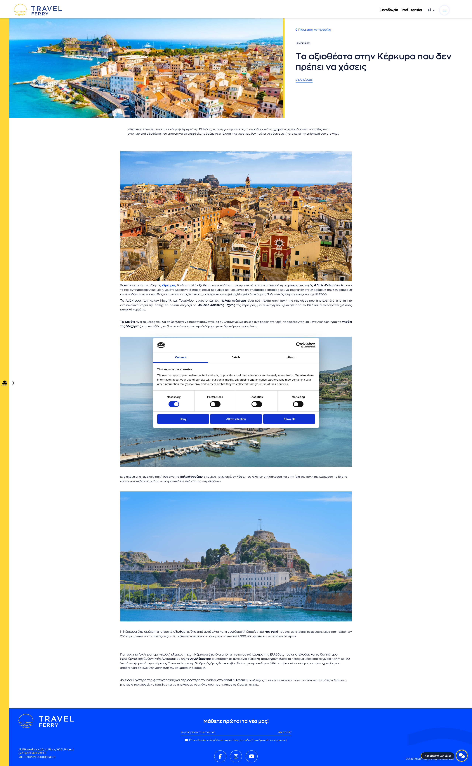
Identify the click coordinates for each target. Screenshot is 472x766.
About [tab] (291, 357)
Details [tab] (236, 357)
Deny (183, 419)
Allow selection (236, 419)
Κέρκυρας (169, 285)
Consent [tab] (180, 357)
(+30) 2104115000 (31, 753)
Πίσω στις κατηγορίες (314, 29)
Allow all (289, 419)
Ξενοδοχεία (389, 10)
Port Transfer (412, 10)
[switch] (215, 404)
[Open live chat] (462, 756)
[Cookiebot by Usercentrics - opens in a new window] (299, 345)
